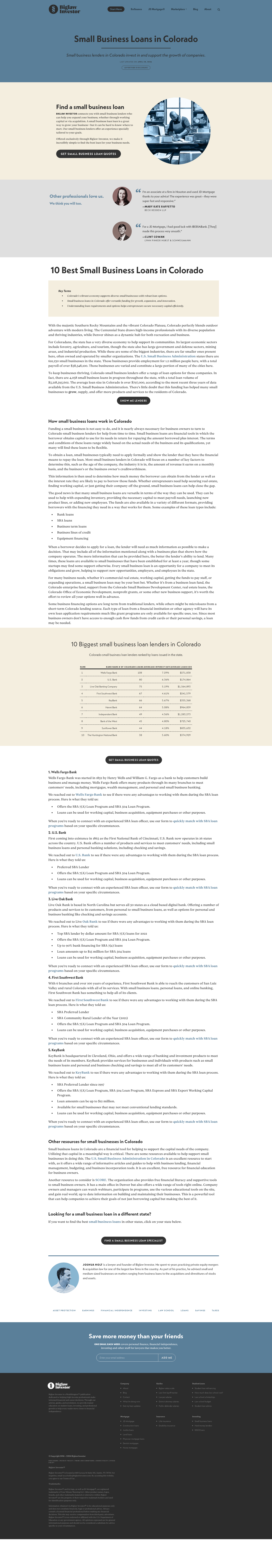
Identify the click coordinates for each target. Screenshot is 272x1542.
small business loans (105, 1222)
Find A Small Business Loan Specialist (134, 1240)
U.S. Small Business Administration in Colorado (128, 1158)
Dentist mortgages (131, 1443)
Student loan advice (203, 1405)
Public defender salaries (169, 1405)
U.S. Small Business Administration (168, 356)
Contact (126, 1397)
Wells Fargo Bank (89, 794)
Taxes (215, 1310)
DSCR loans (200, 1430)
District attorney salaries (169, 1401)
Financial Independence (117, 1310)
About (207, 9)
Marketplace (178, 9)
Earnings (88, 1310)
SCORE (100, 1180)
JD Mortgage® (156, 9)
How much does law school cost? (209, 1392)
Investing (145, 1310)
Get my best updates (132, 1405)
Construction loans (131, 1425)
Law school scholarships (205, 1397)
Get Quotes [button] (88, 154)
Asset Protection (64, 1310)
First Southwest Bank (92, 1000)
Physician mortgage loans (133, 1438)
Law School (166, 1310)
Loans (185, 1310)
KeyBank (83, 1072)
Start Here (116, 9)
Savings (200, 1310)
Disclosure (53, 1460)
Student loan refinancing (205, 1388)
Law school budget (203, 1401)
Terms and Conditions (84, 1460)
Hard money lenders (203, 1425)
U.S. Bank (83, 855)
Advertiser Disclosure (136, 67)
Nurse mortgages (130, 1447)
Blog (195, 9)
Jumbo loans (128, 1430)
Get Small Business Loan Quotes (134, 759)
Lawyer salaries (165, 1397)
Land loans (127, 1434)
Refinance (136, 9)
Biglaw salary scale (166, 1388)
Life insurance (165, 1421)
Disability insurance (167, 1425)
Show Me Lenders (133, 400)
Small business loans (203, 1421)
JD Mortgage (128, 1421)
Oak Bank (90, 921)
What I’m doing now (131, 1401)
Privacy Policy (66, 1460)
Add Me (167, 1357)
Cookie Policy (102, 1460)
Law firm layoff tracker (168, 1392)
